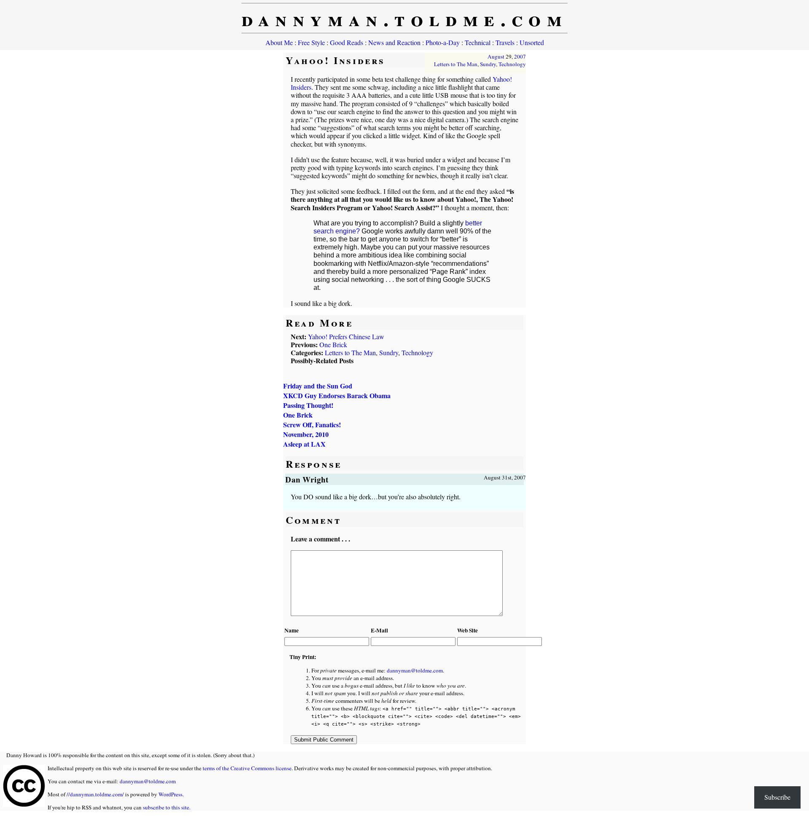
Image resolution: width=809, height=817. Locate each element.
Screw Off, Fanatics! (312, 424)
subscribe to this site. (166, 807)
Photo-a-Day (443, 42)
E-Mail (379, 630)
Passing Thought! (308, 405)
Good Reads (346, 42)
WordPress (170, 794)
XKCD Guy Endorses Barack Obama (337, 395)
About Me (279, 42)
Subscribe (777, 797)
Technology (512, 64)
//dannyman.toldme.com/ (95, 794)
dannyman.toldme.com (404, 18)
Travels (505, 42)
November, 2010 (306, 434)
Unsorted (532, 42)
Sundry (488, 64)
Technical (477, 42)
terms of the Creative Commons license (247, 768)
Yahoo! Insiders (335, 60)
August (496, 56)
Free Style (311, 42)
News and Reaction (394, 42)
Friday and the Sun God (317, 386)
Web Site (467, 630)
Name (291, 630)
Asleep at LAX (304, 444)
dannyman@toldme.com (415, 670)
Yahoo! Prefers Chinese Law (346, 336)
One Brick (333, 344)
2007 (520, 56)
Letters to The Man (455, 64)
